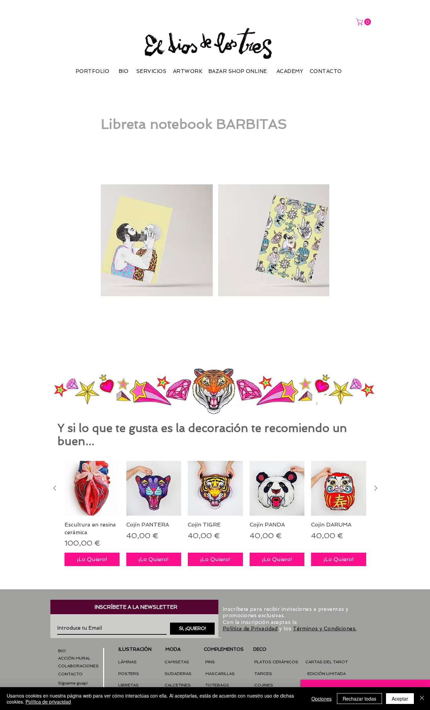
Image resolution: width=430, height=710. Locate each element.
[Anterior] (55, 488)
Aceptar (400, 698)
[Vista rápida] (92, 488)
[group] (215, 513)
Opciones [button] (321, 698)
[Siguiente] (376, 488)
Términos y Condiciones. (324, 629)
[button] (73, 683)
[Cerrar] (422, 699)
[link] (364, 21)
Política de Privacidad (250, 629)
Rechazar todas (359, 698)
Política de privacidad (48, 701)
